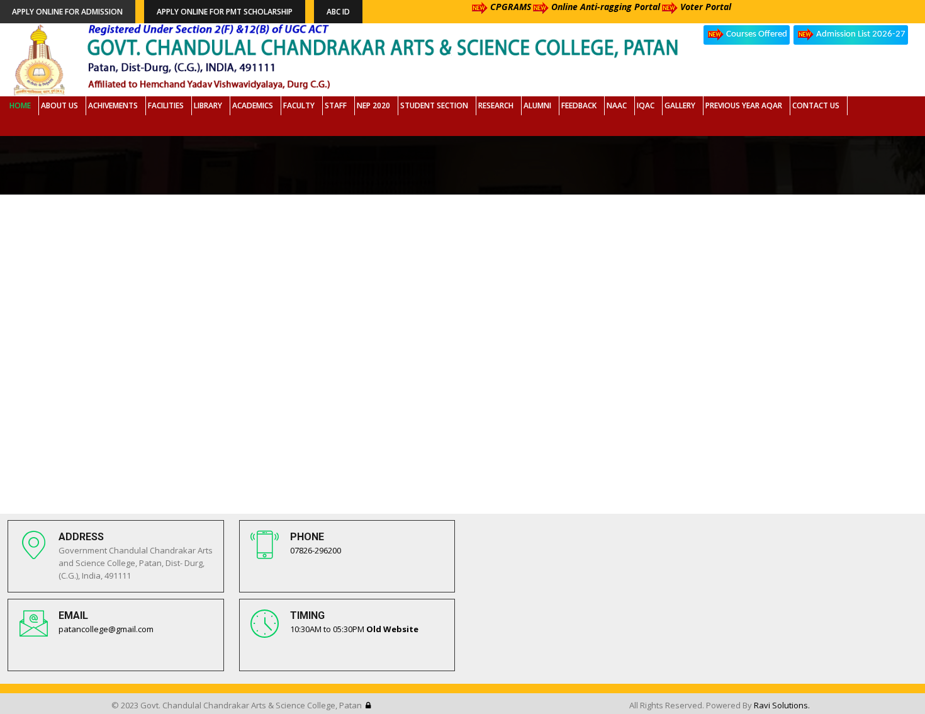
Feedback (579, 105)
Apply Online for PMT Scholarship (225, 11)
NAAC (617, 105)
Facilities (166, 105)
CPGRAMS (510, 7)
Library (208, 105)
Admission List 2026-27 (860, 34)
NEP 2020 (373, 105)
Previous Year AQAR (743, 105)
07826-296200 (315, 550)
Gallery (679, 105)
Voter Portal (705, 7)
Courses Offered (756, 34)
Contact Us (815, 105)
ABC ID (338, 11)
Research (495, 105)
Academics (252, 105)
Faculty (299, 105)
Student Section (434, 105)
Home (20, 105)
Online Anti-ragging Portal (605, 7)
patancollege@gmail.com (106, 629)
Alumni (537, 105)
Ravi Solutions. (782, 705)
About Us (59, 105)
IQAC (645, 105)
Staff (336, 105)
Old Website (392, 629)
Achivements (113, 105)
